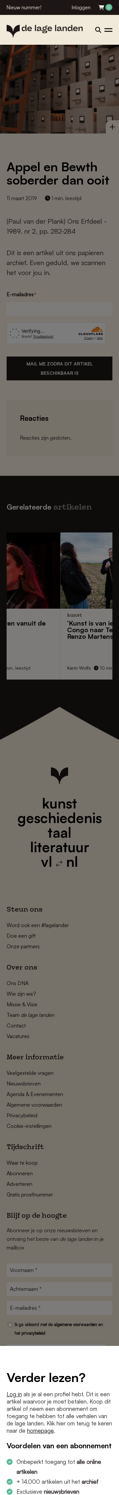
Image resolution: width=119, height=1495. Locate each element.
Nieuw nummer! (24, 7)
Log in (14, 1394)
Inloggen (81, 7)
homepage (40, 1430)
